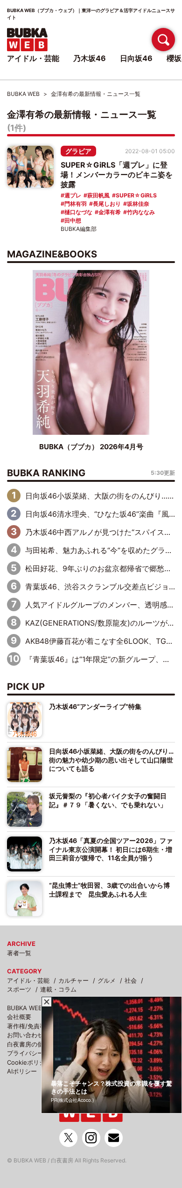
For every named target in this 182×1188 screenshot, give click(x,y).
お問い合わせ (25, 1035)
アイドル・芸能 (28, 980)
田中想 (72, 220)
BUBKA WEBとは (30, 1008)
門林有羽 (75, 203)
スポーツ (19, 989)
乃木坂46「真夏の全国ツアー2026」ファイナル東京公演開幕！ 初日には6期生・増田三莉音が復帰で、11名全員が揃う (111, 849)
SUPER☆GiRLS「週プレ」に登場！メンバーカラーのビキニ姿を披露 (117, 174)
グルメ (107, 980)
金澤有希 (109, 212)
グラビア (78, 151)
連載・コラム (58, 989)
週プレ (72, 195)
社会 (131, 980)
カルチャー (73, 980)
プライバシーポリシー (37, 1053)
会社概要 (19, 1016)
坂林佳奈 (138, 203)
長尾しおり (107, 203)
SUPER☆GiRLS (136, 195)
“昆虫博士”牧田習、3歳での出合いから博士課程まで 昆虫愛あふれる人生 (109, 889)
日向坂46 (136, 58)
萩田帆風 (98, 195)
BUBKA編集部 (79, 228)
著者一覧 (19, 953)
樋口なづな (78, 212)
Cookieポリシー (29, 1062)
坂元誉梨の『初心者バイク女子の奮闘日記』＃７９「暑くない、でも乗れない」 (108, 800)
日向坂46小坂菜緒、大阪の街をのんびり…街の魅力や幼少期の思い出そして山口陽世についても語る (111, 759)
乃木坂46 (89, 58)
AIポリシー (22, 1071)
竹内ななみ (141, 212)
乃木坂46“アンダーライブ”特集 (95, 706)
